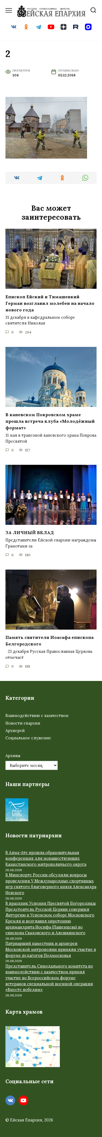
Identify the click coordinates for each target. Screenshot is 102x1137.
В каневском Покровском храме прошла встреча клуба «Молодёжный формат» (50, 421)
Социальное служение (28, 738)
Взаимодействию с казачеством (37, 715)
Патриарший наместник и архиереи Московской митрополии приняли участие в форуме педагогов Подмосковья (50, 949)
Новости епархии (22, 723)
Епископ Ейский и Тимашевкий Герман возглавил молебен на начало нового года (49, 303)
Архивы (12, 755)
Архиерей (15, 730)
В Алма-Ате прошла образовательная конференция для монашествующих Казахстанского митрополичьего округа (45, 858)
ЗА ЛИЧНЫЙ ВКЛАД (29, 532)
